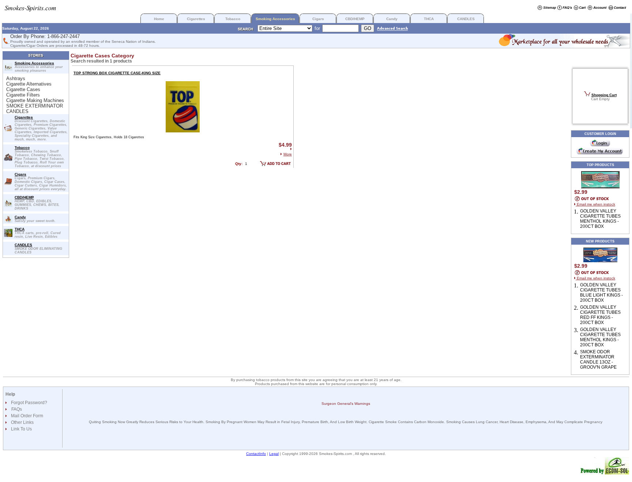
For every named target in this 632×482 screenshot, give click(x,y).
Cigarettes (196, 19)
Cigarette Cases (23, 89)
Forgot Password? (28, 402)
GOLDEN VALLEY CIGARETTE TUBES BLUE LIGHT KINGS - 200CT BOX (601, 292)
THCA (429, 19)
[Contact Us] (617, 8)
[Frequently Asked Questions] (564, 8)
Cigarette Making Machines (35, 100)
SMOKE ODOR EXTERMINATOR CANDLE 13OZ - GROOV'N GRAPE (598, 359)
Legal (274, 454)
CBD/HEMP (355, 19)
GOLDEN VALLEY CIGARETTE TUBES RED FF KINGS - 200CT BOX (600, 315)
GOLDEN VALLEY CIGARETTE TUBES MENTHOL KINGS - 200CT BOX (600, 218)
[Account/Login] (597, 8)
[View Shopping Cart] (579, 8)
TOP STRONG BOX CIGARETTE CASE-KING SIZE (117, 73)
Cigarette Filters (23, 95)
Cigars (318, 19)
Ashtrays (15, 78)
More (287, 154)
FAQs (16, 409)
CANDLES (466, 19)
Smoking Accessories (275, 19)
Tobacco (232, 19)
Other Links (22, 422)
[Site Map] (547, 8)
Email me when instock (595, 204)
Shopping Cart (604, 95)
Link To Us (21, 429)
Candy (392, 19)
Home (159, 19)
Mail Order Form (26, 415)
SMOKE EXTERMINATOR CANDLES (34, 108)
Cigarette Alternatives (29, 84)
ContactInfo (256, 454)
